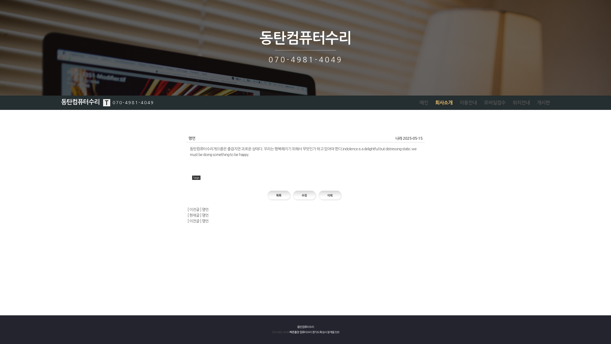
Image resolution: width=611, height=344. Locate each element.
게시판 (543, 102)
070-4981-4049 (280, 332)
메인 (424, 102)
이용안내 (468, 102)
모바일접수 (495, 102)
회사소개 (444, 102)
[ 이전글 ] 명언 (198, 209)
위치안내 (521, 102)
